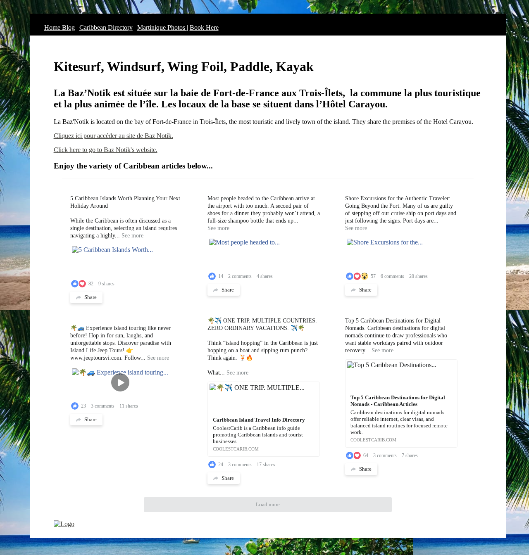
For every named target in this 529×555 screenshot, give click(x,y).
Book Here (204, 27)
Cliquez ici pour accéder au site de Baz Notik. (113, 135)
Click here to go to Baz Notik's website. (105, 149)
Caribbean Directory (106, 27)
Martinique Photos (162, 27)
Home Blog (59, 27)
